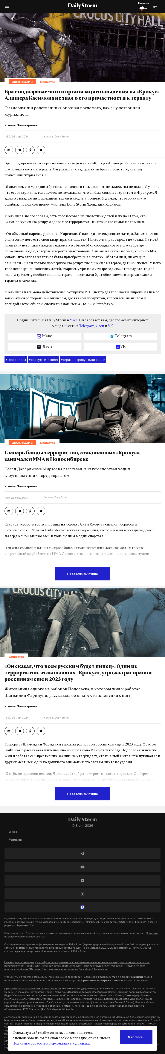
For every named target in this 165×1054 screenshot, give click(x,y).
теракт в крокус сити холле (83, 360)
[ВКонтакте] (82, 880)
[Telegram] (82, 853)
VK (110, 326)
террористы (16, 360)
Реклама (15, 839)
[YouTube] (82, 867)
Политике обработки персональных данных (50, 1043)
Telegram (86, 326)
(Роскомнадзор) (44, 921)
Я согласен (136, 1037)
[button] (7, 7)
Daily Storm (82, 6)
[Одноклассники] (82, 893)
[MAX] (82, 907)
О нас (13, 831)
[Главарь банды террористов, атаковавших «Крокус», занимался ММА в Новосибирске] (9, 511)
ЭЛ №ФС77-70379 (92, 921)
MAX (74, 320)
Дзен (100, 326)
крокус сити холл (43, 360)
